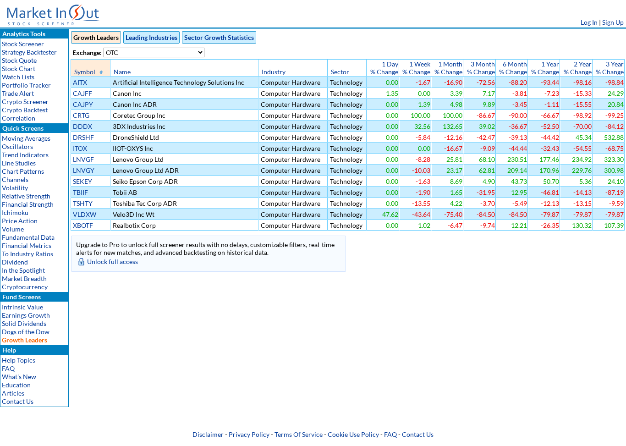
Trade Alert (18, 93)
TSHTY (83, 203)
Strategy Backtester (29, 52)
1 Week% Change (416, 68)
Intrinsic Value (22, 307)
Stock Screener (23, 44)
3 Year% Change (610, 68)
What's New (19, 376)
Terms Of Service (299, 434)
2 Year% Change (578, 68)
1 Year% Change (545, 68)
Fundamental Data (28, 237)
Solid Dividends (24, 323)
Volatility (15, 188)
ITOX (80, 148)
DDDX (82, 126)
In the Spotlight (23, 270)
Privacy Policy (249, 434)
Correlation (18, 118)
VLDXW (84, 214)
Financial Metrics (26, 245)
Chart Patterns (23, 171)
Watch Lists (18, 77)
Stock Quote (19, 60)
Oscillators (17, 146)
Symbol (84, 72)
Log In (589, 22)
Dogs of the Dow (25, 332)
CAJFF (82, 93)
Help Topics (18, 360)
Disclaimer (208, 434)
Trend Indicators (25, 155)
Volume (13, 229)
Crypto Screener (25, 101)
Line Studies (19, 163)
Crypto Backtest (25, 110)
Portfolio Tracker (26, 85)
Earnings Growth (26, 315)
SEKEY (82, 181)
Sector (340, 72)
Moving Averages (26, 138)
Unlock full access (112, 261)
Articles (13, 393)
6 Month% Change (513, 68)
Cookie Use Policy (353, 434)
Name (122, 72)
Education (16, 385)
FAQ (8, 368)
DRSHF (83, 137)
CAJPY (83, 104)
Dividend (15, 262)
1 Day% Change (384, 68)
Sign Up (613, 22)
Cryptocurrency (25, 287)
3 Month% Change (481, 68)
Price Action (20, 221)
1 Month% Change (448, 68)
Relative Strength (26, 196)
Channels (15, 179)
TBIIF (80, 192)
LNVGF (83, 159)
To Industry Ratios (27, 254)
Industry (274, 72)
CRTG (81, 115)
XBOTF (83, 225)
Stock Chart (18, 68)
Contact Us (17, 401)
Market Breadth (24, 278)
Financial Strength (28, 204)
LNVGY (83, 170)
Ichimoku (15, 212)
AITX (80, 82)
